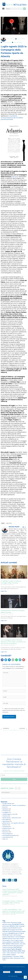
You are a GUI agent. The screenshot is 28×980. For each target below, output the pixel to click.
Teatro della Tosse (19, 951)
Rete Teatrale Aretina (8, 943)
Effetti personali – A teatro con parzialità (13, 805)
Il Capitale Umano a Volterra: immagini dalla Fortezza (11, 582)
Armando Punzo (17, 42)
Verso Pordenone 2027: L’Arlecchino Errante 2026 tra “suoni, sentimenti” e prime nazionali (12, 891)
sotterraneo (10, 947)
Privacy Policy (6, 971)
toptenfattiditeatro (7, 956)
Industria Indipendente (8, 936)
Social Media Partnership (9, 835)
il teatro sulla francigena (15, 935)
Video (3, 839)
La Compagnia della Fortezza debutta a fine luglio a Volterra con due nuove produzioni (13, 641)
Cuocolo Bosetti (12, 928)
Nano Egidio (5, 819)
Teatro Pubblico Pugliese (9, 954)
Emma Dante (18, 929)
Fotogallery (5, 812)
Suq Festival (17, 947)
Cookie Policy (18, 971)
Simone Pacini (14, 527)
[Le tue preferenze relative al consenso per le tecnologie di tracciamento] (25, 977)
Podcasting (5, 826)
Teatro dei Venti (7, 951)
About (3, 523)
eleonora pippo (11, 929)
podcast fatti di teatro (14, 938)
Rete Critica (19, 942)
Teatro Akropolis (16, 949)
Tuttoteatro (16, 956)
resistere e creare (11, 942)
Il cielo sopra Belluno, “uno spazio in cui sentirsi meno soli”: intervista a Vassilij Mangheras (13, 911)
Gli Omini (4, 933)
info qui (14, 176)
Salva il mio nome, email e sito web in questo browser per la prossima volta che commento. (13, 710)
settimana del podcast (14, 945)
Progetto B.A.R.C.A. (7, 828)
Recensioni (5, 831)
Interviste (5, 816)
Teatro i (4, 952)
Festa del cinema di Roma (9, 931)
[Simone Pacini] (5, 530)
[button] (3, 8)
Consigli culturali (6, 42)
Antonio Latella (17, 922)
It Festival (17, 936)
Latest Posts (9, 523)
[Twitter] (25, 527)
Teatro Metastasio (12, 952)
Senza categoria (6, 833)
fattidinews (5, 809)
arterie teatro (5, 926)
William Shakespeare (15, 958)
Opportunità (5, 821)
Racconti (4, 830)
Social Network (6, 837)
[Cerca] (24, 9)
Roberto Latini (18, 943)
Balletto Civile (14, 926)
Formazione (5, 810)
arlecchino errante (7, 924)
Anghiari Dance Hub (7, 922)
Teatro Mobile (20, 952)
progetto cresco (9, 940)
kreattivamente (22, 976)
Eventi (4, 807)
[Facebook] (23, 527)
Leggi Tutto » (4, 591)
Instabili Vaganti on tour (8, 814)
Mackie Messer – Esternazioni (10, 817)
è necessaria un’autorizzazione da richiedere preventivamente (12, 117)
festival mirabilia (21, 931)
